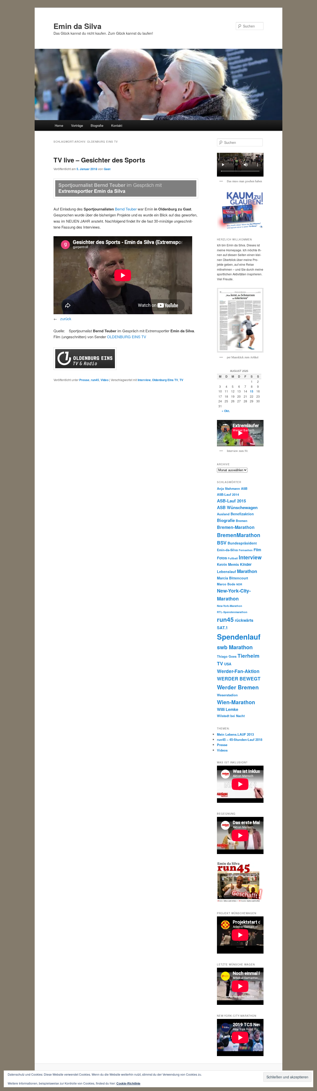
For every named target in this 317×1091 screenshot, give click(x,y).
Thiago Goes (227, 656)
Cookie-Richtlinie (128, 1083)
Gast (107, 169)
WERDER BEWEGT (239, 678)
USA (227, 663)
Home (59, 125)
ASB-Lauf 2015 (231, 501)
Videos (222, 750)
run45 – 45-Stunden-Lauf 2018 (239, 739)
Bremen (241, 521)
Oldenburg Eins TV (165, 380)
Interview (144, 380)
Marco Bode (226, 584)
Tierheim (248, 655)
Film (257, 549)
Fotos (222, 558)
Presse (84, 380)
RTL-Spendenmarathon (232, 612)
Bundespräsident (242, 543)
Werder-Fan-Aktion (238, 671)
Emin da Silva (77, 26)
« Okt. (226, 411)
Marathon (247, 571)
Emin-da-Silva (227, 550)
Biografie (97, 125)
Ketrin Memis (228, 564)
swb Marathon (235, 647)
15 (251, 391)
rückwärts (244, 620)
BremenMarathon (238, 535)
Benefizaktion (242, 513)
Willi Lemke (227, 709)
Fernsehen (246, 550)
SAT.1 (222, 627)
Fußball (233, 558)
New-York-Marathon (229, 606)
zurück (65, 318)
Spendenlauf (239, 636)
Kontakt (116, 125)
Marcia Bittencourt (232, 577)
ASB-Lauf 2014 (228, 494)
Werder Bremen (238, 687)
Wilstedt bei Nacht (231, 716)
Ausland (223, 514)
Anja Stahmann (228, 488)
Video (104, 380)
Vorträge (77, 125)
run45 (95, 380)
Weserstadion (227, 695)
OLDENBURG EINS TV (126, 336)
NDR (239, 584)
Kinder (246, 564)
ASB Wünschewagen (237, 507)
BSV (222, 542)
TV (181, 380)
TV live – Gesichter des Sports (99, 159)
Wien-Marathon (236, 702)
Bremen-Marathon (236, 527)
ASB (244, 488)
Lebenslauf (226, 571)
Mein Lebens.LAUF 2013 (235, 734)
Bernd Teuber (126, 208)
